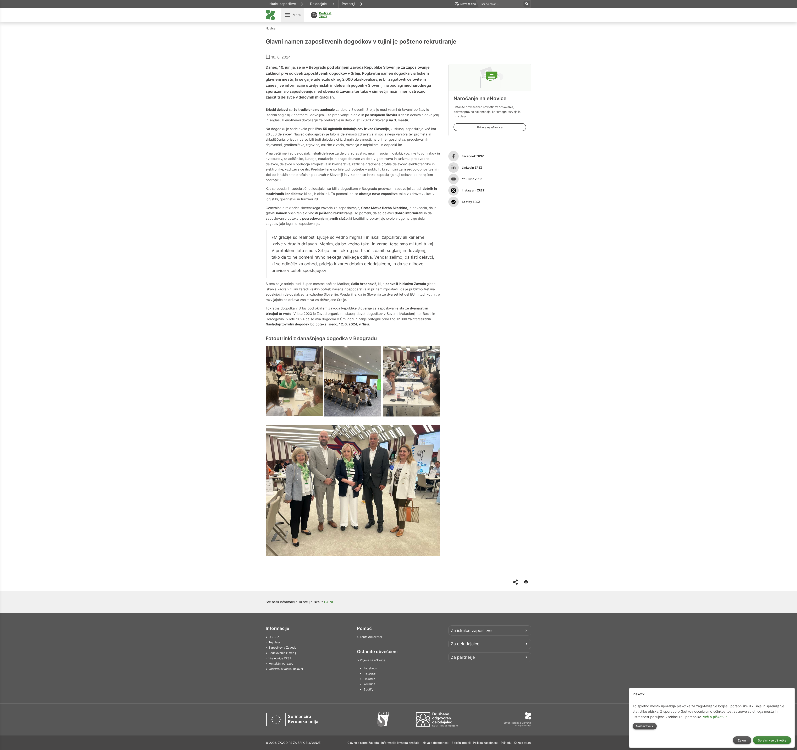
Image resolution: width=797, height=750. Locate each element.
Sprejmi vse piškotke (772, 740)
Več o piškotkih (715, 717)
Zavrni (742, 740)
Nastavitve (644, 726)
